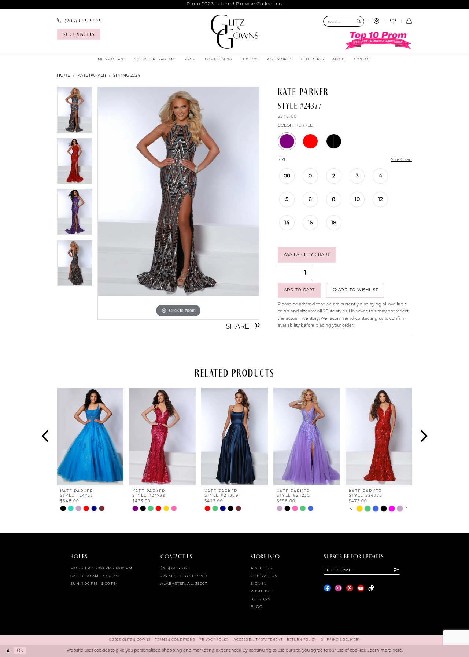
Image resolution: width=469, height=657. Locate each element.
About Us (261, 568)
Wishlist (261, 591)
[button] (377, 21)
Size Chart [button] (401, 160)
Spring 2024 (126, 75)
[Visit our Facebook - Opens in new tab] (327, 588)
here (397, 651)
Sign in (259, 584)
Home (63, 75)
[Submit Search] (358, 21)
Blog (256, 607)
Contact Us (264, 576)
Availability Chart (307, 254)
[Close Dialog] (8, 651)
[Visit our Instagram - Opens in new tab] (338, 588)
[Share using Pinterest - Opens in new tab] (257, 326)
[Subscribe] (397, 570)
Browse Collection (259, 4)
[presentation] (90, 436)
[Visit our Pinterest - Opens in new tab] (349, 588)
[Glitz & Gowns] (235, 32)
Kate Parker (91, 75)
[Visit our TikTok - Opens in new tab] (371, 588)
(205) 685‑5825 (175, 568)
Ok (20, 650)
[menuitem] (79, 21)
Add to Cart (299, 289)
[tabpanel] (74, 112)
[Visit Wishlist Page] (393, 21)
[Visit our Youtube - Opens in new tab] (360, 588)
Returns (260, 599)
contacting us (369, 319)
